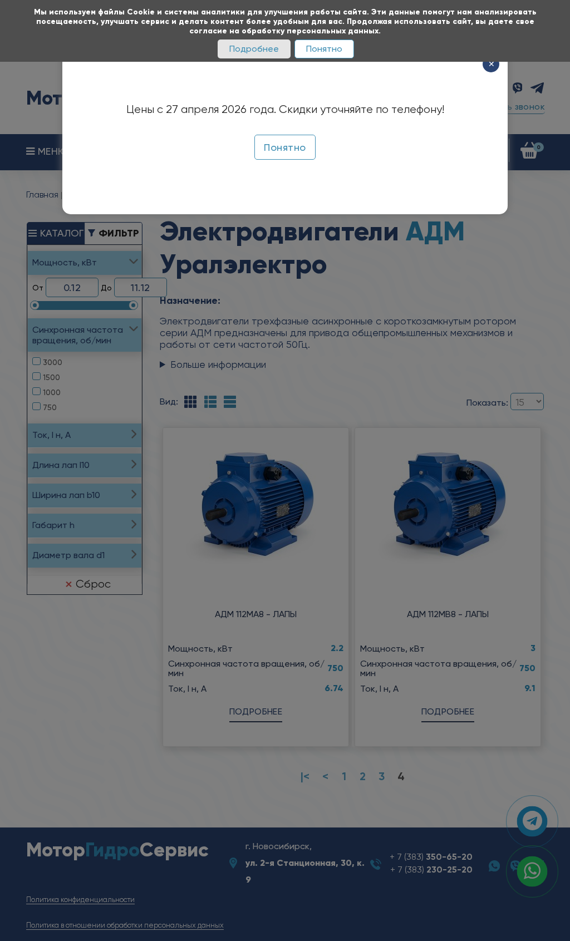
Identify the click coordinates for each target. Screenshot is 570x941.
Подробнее (254, 48)
